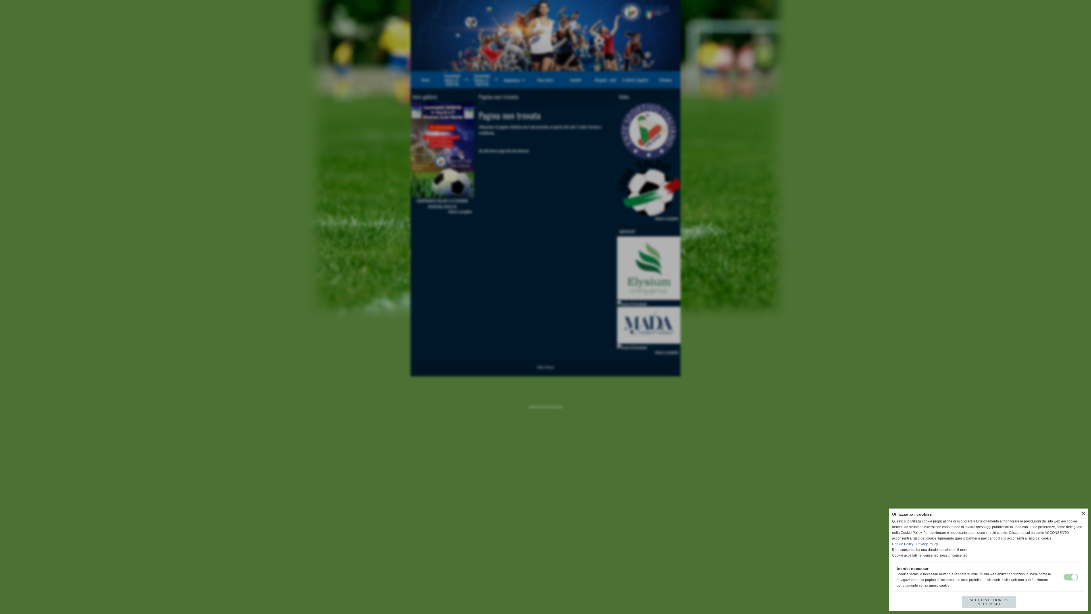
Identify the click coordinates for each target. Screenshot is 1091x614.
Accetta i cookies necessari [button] (989, 602)
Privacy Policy (927, 544)
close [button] (1083, 513)
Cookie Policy (902, 544)
